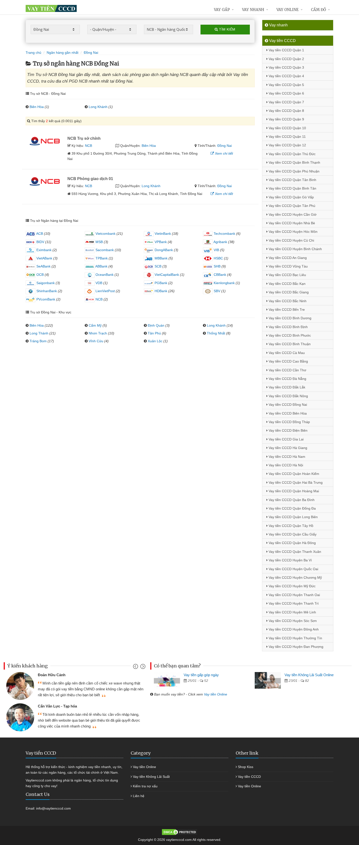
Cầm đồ (318, 9)
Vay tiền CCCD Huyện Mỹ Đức (292, 586)
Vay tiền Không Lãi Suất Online (309, 675)
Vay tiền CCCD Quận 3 (286, 67)
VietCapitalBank (166, 275)
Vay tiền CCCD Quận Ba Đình (291, 500)
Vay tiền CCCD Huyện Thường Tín (295, 638)
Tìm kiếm (226, 29)
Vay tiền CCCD (249, 777)
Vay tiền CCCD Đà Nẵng (287, 379)
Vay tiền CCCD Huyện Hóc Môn (292, 232)
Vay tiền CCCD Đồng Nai (287, 404)
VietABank (43, 258)
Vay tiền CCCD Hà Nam (286, 457)
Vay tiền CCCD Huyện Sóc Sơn (292, 621)
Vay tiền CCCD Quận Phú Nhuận (293, 171)
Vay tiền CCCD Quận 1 (286, 50)
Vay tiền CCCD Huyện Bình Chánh (295, 249)
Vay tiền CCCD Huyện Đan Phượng (295, 647)
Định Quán (156, 325)
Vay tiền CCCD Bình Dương (289, 318)
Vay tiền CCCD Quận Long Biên (293, 517)
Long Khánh (98, 107)
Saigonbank (45, 283)
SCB (157, 266)
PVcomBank (45, 299)
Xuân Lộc (155, 341)
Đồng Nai (224, 146)
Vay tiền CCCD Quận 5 (286, 85)
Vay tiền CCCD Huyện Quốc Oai (293, 569)
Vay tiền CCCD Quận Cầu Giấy (292, 534)
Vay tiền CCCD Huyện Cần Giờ (292, 214)
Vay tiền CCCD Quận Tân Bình (292, 180)
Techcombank (224, 233)
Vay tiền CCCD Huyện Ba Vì (290, 560)
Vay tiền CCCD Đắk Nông (288, 396)
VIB (216, 250)
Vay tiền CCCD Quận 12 (287, 145)
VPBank (160, 242)
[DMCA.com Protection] (179, 832)
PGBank (160, 283)
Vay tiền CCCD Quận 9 (286, 119)
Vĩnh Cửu (96, 341)
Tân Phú (154, 333)
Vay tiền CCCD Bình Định (288, 327)
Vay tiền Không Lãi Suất (151, 777)
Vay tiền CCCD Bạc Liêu (287, 275)
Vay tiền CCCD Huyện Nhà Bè (291, 223)
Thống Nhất (216, 333)
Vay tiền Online (215, 694)
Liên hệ (138, 796)
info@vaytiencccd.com (53, 808)
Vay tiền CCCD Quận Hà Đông (292, 543)
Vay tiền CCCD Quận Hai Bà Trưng (295, 482)
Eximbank (43, 250)
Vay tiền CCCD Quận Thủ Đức (292, 154)
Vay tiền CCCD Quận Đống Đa (292, 508)
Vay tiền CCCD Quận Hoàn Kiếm (293, 474)
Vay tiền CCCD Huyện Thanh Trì (293, 603)
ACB (39, 233)
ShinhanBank (46, 291)
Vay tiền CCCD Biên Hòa (287, 413)
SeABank (43, 266)
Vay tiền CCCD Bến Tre (286, 309)
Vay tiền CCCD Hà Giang (287, 448)
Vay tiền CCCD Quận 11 (287, 137)
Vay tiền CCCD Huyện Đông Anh (293, 629)
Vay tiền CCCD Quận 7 (286, 102)
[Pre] (136, 667)
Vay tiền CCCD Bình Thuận (289, 344)
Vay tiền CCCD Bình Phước (289, 335)
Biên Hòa (37, 107)
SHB (217, 266)
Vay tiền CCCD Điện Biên (287, 430)
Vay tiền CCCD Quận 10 (287, 128)
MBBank (161, 258)
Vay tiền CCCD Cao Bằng (288, 361)
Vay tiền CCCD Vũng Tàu (288, 266)
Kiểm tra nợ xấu (145, 786)
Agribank (220, 242)
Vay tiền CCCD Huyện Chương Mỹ (295, 577)
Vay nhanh (253, 9)
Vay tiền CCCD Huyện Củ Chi (291, 240)
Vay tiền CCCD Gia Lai (286, 439)
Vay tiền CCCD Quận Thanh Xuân (294, 552)
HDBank (160, 291)
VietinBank (162, 233)
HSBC (218, 258)
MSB (99, 242)
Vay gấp (222, 9)
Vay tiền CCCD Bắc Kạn (287, 284)
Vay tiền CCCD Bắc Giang (288, 292)
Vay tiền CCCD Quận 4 (286, 76)
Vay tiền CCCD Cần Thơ (287, 370)
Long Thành (39, 333)
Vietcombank (105, 233)
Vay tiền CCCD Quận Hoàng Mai (293, 491)
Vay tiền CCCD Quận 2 (286, 59)
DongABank (163, 250)
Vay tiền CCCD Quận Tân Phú (291, 206)
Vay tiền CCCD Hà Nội (285, 465)
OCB (39, 275)
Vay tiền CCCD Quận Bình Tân (292, 188)
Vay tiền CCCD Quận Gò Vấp (291, 197)
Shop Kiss (245, 767)
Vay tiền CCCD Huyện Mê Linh (292, 612)
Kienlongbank (224, 283)
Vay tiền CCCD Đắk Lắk (286, 387)
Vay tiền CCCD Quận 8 (286, 111)
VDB (98, 283)
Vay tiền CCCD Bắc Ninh (287, 301)
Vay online (287, 9)
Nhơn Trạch (98, 333)
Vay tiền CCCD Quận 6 (286, 93)
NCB (88, 146)
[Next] (142, 667)
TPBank (101, 258)
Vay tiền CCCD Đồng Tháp (289, 422)
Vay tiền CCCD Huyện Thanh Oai (294, 595)
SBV (216, 291)
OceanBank (104, 275)
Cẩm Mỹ (95, 325)
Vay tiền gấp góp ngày (201, 675)
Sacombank (104, 250)
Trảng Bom (38, 341)
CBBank (219, 275)
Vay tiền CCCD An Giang (287, 258)
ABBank (101, 266)
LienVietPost (105, 291)
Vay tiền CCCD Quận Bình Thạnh (294, 162)
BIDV (39, 242)
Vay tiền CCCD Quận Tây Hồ (290, 526)
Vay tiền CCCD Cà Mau (286, 353)
